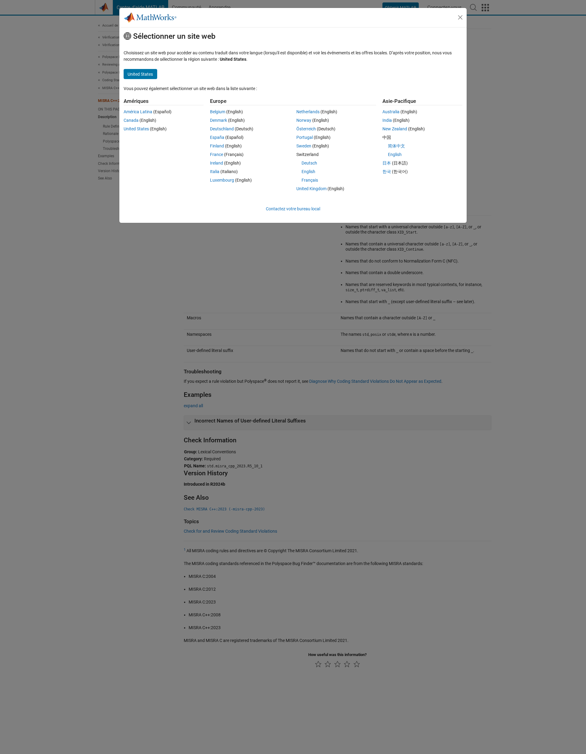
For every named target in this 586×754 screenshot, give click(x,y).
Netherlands (308, 111)
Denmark (218, 120)
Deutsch (309, 163)
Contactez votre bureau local (293, 208)
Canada (131, 120)
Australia (391, 111)
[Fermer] (460, 17)
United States (136, 128)
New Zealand (394, 128)
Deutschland (222, 128)
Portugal (304, 137)
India (387, 120)
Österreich (306, 128)
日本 (386, 163)
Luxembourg (222, 180)
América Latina (138, 111)
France (216, 154)
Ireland (216, 163)
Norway (303, 120)
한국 (386, 171)
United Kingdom (311, 188)
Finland (217, 145)
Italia (214, 171)
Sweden (303, 145)
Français (310, 180)
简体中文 (396, 145)
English (308, 171)
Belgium (217, 111)
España (217, 137)
